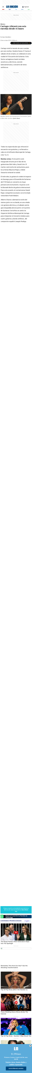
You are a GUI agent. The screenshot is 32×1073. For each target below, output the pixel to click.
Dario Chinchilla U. (6, 37)
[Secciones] (3, 6)
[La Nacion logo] (12, 6)
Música (2, 24)
